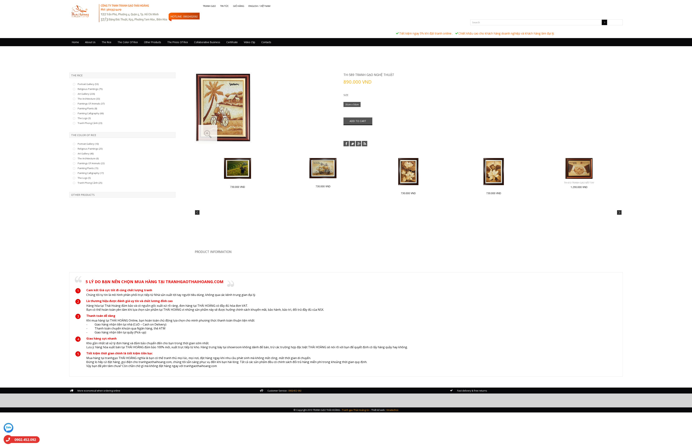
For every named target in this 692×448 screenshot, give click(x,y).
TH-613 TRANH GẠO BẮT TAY (579, 182)
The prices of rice (177, 42)
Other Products (152, 42)
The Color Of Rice (127, 42)
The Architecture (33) (89, 98)
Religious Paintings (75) (90, 89)
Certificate (232, 42)
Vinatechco (392, 410)
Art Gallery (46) (86, 153)
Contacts (266, 42)
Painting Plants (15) (88, 168)
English (253, 6)
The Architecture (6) (88, 158)
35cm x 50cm (352, 104)
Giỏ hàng (238, 6)
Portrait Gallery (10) (88, 143)
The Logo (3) (84, 118)
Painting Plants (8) (87, 108)
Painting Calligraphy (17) (91, 173)
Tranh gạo (209, 6)
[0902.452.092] (8, 439)
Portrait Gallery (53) (88, 84)
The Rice (106, 42)
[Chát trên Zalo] (8, 428)
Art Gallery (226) (86, 93)
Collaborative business (207, 42)
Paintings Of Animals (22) (91, 163)
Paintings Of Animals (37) (91, 103)
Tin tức (224, 6)
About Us (90, 42)
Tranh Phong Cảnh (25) (90, 182)
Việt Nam (265, 6)
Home (75, 42)
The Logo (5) (84, 178)
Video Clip (249, 42)
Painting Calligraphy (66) (91, 113)
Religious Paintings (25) (90, 148)
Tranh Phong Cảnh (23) (90, 123)
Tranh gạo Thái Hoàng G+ (355, 410)
